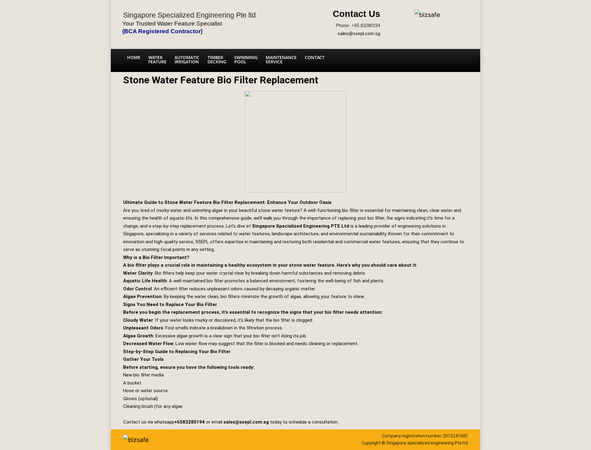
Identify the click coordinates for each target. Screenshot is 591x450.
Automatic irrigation (187, 59)
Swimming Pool (246, 59)
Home (133, 57)
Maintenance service (281, 59)
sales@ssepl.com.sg (359, 33)
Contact (314, 57)
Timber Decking (216, 59)
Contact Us (356, 14)
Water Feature (157, 59)
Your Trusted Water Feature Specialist (172, 23)
